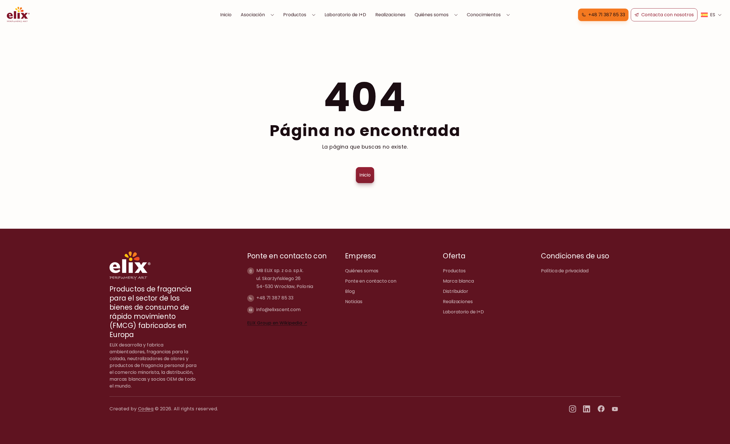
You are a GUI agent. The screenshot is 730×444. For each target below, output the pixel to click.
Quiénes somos (432, 14)
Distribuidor (455, 291)
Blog (349, 291)
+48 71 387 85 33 (274, 298)
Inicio (226, 14)
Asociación (253, 14)
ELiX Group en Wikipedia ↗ (277, 323)
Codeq (146, 409)
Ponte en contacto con (370, 281)
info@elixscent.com (278, 309)
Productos (294, 14)
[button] (603, 15)
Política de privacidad (565, 270)
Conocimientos (484, 14)
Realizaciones (390, 14)
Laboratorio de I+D (345, 14)
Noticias (353, 301)
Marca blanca (458, 281)
